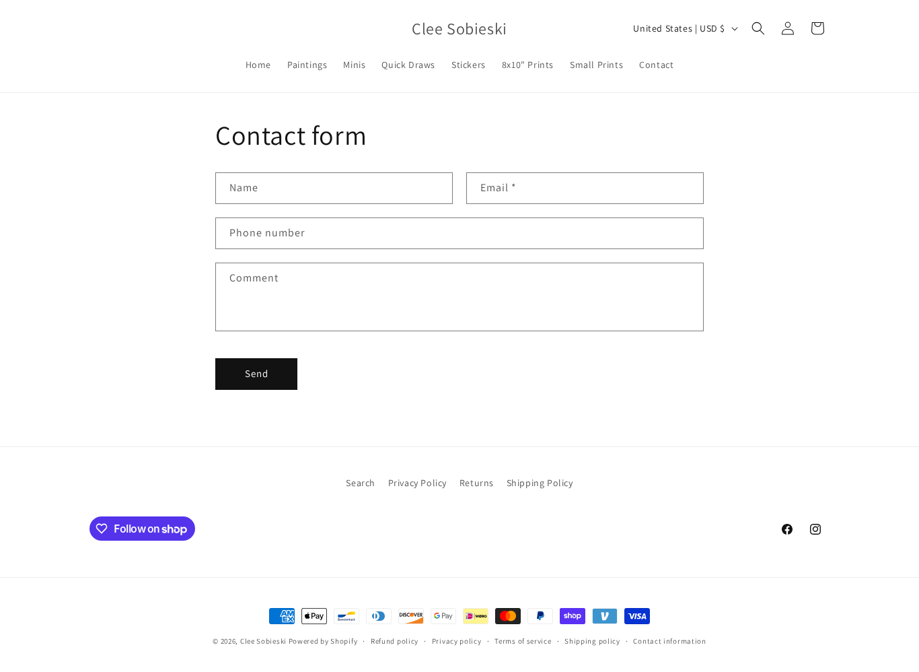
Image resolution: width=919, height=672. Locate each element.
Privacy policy (457, 641)
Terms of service (522, 641)
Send (256, 373)
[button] (758, 28)
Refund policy (394, 641)
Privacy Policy (417, 483)
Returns (476, 483)
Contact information (669, 641)
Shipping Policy (540, 483)
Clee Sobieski (263, 641)
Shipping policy (592, 641)
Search (360, 483)
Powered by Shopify (323, 641)
